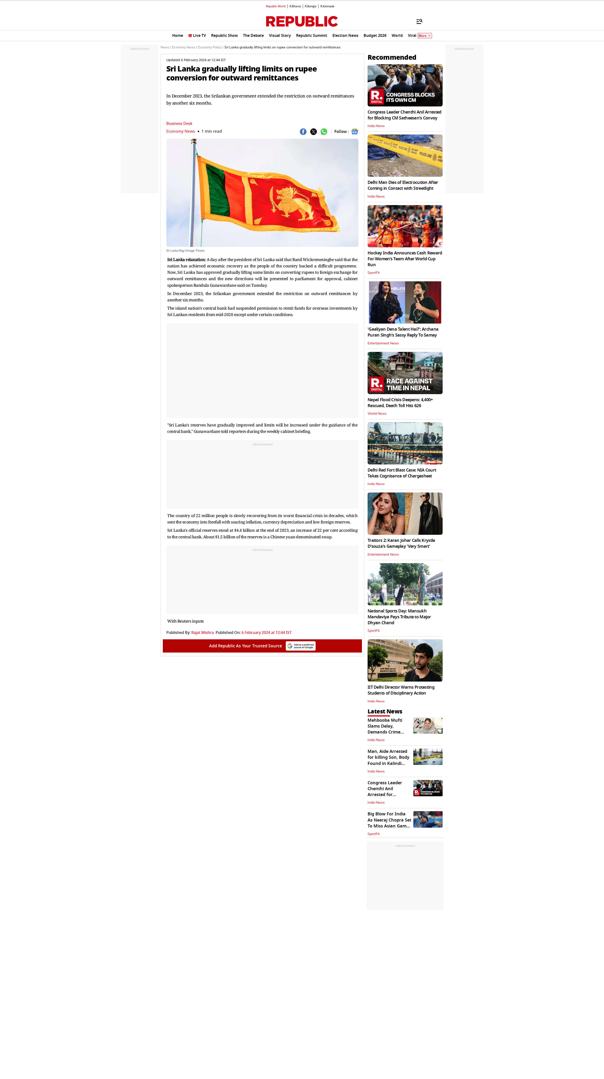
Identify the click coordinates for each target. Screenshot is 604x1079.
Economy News (180, 131)
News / (165, 47)
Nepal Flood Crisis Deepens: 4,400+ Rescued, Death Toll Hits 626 (400, 403)
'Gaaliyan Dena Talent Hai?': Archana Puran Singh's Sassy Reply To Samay (403, 332)
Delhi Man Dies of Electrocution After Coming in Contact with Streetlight (403, 185)
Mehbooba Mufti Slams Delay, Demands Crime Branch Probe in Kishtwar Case (385, 732)
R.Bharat (295, 6)
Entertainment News (383, 343)
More (423, 36)
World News (377, 413)
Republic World (275, 6)
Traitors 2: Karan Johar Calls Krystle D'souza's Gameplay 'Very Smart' (401, 543)
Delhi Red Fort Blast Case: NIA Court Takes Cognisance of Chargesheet (402, 473)
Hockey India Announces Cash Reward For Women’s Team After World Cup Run (405, 259)
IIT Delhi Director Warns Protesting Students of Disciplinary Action (401, 690)
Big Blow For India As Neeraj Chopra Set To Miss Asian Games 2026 (389, 823)
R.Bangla (310, 6)
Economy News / (184, 47)
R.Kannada (327, 6)
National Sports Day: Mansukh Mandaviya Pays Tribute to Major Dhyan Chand (399, 617)
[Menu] (417, 21)
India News (376, 126)
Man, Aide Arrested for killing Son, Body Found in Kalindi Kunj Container (388, 760)
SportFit (374, 272)
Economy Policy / (210, 47)
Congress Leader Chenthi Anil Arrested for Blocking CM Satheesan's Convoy (404, 115)
